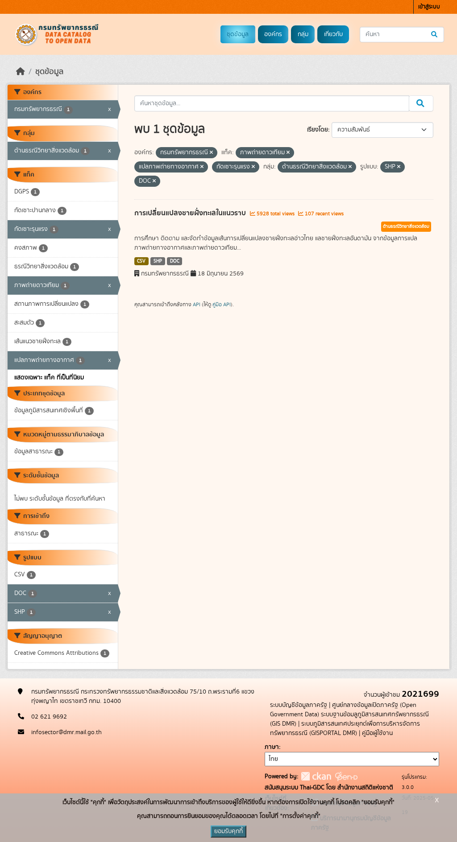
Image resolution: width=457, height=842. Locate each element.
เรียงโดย (317, 129)
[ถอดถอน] (211, 152)
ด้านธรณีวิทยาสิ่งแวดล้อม (406, 226)
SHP (158, 261)
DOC (174, 261)
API (196, 304)
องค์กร (273, 34)
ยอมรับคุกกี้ (228, 831)
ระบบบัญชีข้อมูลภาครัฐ (298, 705)
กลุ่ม (303, 34)
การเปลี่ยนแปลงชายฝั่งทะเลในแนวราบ (191, 213)
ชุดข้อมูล (238, 34)
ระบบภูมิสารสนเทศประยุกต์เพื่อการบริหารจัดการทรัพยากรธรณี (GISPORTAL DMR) (345, 728)
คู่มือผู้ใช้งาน (377, 733)
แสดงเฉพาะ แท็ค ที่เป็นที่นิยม (49, 377)
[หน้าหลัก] (20, 72)
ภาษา (272, 747)
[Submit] (435, 34)
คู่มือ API (221, 304)
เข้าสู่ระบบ (429, 7)
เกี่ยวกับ (333, 34)
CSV (141, 261)
